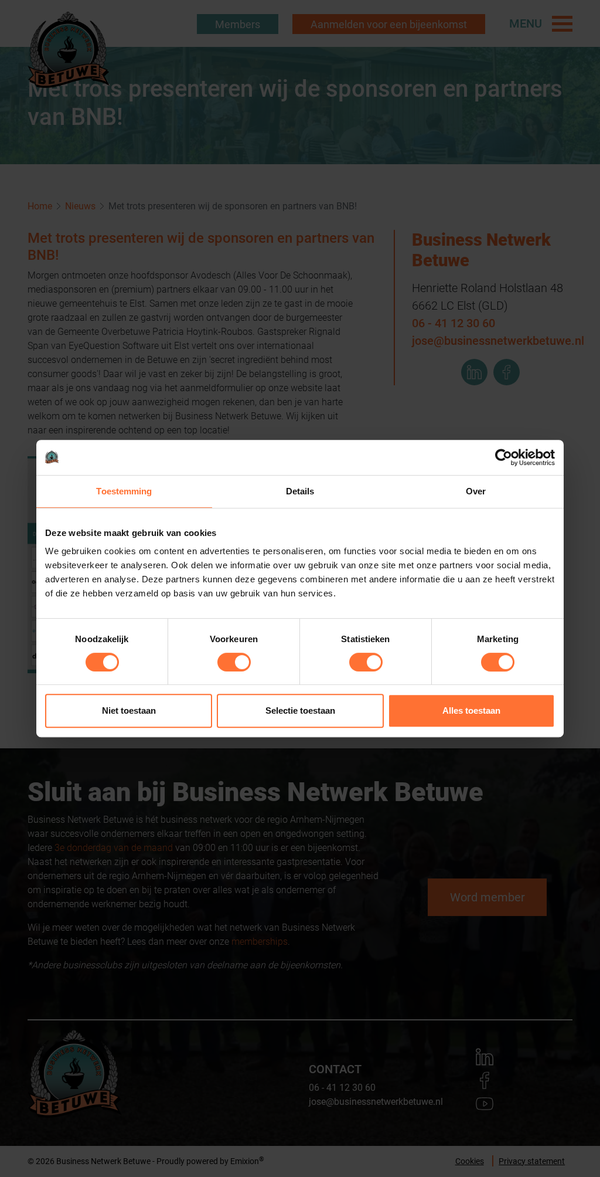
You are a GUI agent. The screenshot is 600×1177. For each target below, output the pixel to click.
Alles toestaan (471, 710)
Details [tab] (300, 491)
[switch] (234, 662)
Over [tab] (476, 491)
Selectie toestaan (300, 710)
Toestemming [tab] (124, 491)
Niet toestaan (129, 710)
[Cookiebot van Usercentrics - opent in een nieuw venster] (503, 457)
